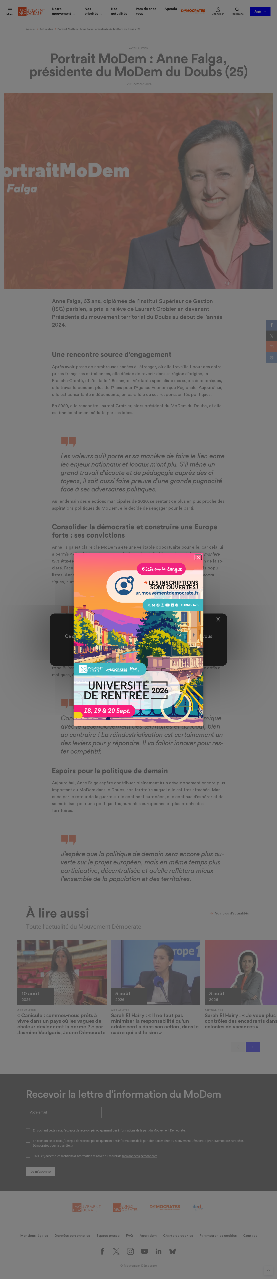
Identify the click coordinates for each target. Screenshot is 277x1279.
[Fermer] (198, 557)
